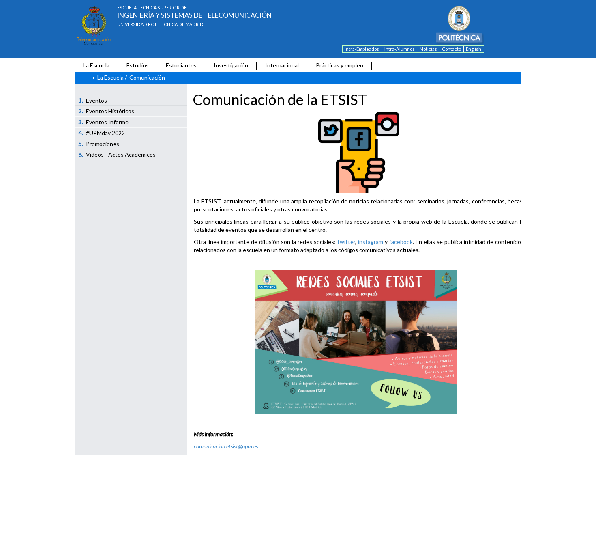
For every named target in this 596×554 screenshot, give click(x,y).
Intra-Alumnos (399, 49)
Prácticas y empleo (339, 65)
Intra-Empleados (362, 49)
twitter (346, 241)
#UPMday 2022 (101, 132)
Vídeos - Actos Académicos (117, 154)
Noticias (428, 49)
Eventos (92, 100)
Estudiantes (181, 65)
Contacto (451, 49)
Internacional (282, 65)
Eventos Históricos (106, 110)
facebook (401, 241)
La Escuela (96, 65)
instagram (370, 241)
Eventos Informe (103, 121)
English (473, 49)
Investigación (231, 65)
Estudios (137, 65)
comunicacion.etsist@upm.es (226, 446)
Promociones (99, 143)
